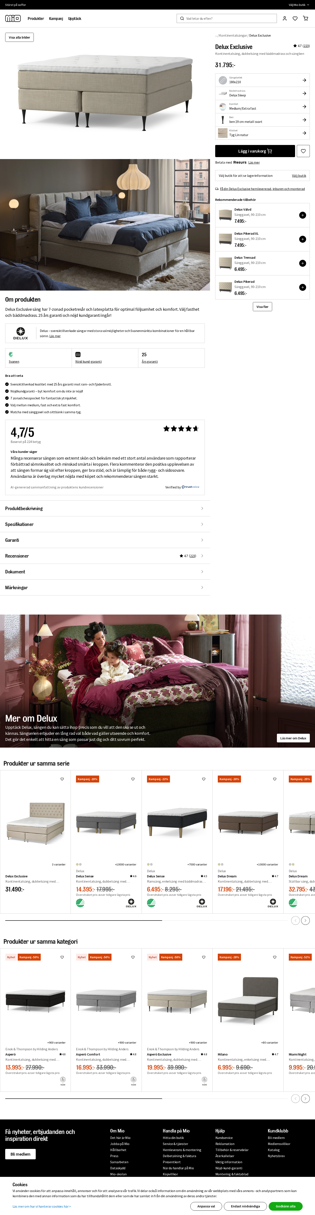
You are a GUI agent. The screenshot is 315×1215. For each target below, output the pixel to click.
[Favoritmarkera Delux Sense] (132, 779)
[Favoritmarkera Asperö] (62, 957)
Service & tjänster (175, 1144)
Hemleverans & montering (182, 1150)
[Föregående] (295, 920)
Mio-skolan (118, 1174)
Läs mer (254, 162)
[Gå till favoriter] (295, 18)
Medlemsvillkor (279, 1144)
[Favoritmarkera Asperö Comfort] (132, 957)
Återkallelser (224, 1156)
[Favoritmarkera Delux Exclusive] (303, 151)
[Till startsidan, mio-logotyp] (13, 18)
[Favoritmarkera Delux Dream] (274, 779)
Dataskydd (117, 1168)
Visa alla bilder (19, 37)
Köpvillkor (170, 1174)
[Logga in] (284, 18)
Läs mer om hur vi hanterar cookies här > (42, 1206)
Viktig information (228, 1162)
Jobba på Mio (119, 1144)
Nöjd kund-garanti (88, 361)
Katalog (274, 1150)
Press (114, 1156)
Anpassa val (206, 1206)
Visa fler (262, 306)
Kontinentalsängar (233, 35)
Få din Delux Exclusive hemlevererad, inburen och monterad (262, 189)
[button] (105, 224)
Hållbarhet (118, 1150)
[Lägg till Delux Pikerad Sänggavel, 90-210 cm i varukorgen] (302, 287)
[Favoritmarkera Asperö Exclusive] (203, 957)
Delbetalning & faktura (179, 1156)
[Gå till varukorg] (305, 18)
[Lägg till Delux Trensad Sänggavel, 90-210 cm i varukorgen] (302, 263)
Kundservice (224, 1137)
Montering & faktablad (231, 1174)
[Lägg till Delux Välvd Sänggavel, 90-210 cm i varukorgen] (302, 215)
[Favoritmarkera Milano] (274, 957)
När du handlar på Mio (178, 1168)
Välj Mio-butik (297, 5)
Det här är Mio (120, 1137)
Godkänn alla (285, 1206)
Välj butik (299, 175)
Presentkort (172, 1162)
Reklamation (224, 1144)
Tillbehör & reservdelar (232, 1150)
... (216, 35)
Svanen (14, 361)
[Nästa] (305, 920)
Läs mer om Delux (293, 738)
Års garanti (150, 361)
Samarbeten (119, 1162)
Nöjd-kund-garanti (228, 1168)
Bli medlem (20, 1154)
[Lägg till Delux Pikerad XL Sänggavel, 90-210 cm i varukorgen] (302, 239)
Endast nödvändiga (245, 1206)
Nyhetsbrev (276, 1156)
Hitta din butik (173, 1137)
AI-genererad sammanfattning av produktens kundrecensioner (57, 487)
